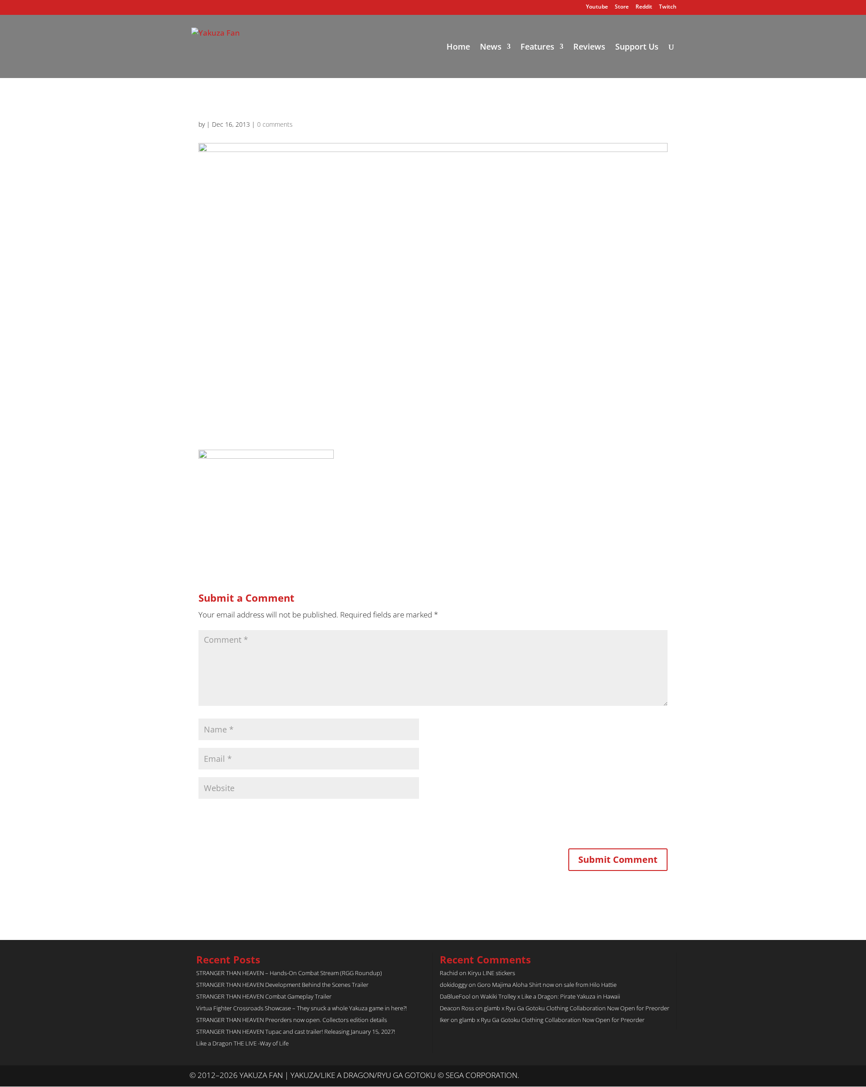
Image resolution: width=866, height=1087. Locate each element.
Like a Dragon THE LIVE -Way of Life (242, 1043)
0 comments (275, 124)
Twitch (668, 7)
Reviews (589, 47)
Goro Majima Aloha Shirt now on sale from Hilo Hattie (547, 985)
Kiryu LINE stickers (491, 973)
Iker (444, 1020)
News (491, 47)
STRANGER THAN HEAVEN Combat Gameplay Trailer (264, 996)
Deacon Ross (457, 1008)
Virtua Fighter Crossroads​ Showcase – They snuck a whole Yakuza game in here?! (301, 1008)
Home (458, 47)
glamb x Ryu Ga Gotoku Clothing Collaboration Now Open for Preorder (576, 1008)
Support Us (637, 47)
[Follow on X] (651, 1076)
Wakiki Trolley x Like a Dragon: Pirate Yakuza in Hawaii (550, 996)
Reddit (644, 7)
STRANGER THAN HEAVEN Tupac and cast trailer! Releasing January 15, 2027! (295, 1031)
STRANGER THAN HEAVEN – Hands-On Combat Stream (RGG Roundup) (289, 973)
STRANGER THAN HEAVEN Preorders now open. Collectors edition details (291, 1020)
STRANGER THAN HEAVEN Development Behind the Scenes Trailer (282, 985)
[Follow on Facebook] (669, 1076)
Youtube (597, 7)
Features (537, 47)
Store (622, 7)
